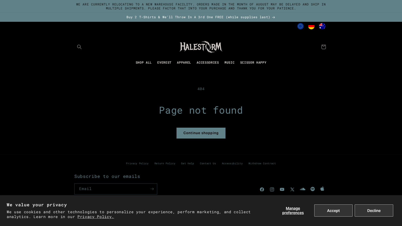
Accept (333, 210)
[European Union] (300, 27)
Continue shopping (201, 133)
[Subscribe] (152, 189)
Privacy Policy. (95, 216)
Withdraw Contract (262, 163)
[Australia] (322, 27)
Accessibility (232, 163)
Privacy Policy (137, 163)
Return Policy (165, 163)
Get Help (187, 163)
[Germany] (311, 27)
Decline (374, 210)
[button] (79, 47)
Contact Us (208, 163)
